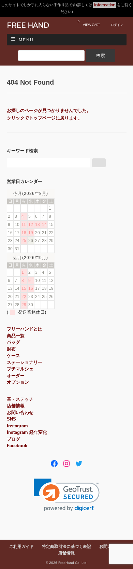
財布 (11, 349)
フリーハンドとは (24, 328)
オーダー (16, 375)
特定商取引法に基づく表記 (66, 546)
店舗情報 (16, 405)
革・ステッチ (20, 399)
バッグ (13, 342)
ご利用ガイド (21, 546)
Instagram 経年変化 (27, 432)
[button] (66, 495)
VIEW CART (89, 23)
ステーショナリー (24, 362)
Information (105, 4)
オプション (18, 382)
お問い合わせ (20, 412)
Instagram (17, 425)
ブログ (13, 439)
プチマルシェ (20, 368)
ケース (13, 355)
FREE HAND (28, 25)
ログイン (117, 25)
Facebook (17, 445)
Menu (26, 40)
